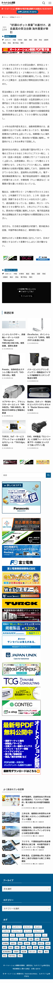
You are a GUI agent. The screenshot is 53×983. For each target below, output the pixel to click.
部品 (9, 43)
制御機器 (45, 939)
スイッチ (28, 931)
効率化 (13, 943)
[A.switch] (21, 698)
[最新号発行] (21, 773)
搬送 (25, 40)
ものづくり (17, 927)
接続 (4, 947)
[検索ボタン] (44, 3)
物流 (47, 947)
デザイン (20, 935)
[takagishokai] (21, 597)
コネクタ (6, 931)
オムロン (38, 927)
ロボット (8, 40)
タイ (12, 935)
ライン (5, 939)
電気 (22, 43)
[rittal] (10, 463)
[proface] (21, 557)
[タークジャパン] (21, 607)
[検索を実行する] (48, 475)
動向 (20, 943)
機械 (30, 40)
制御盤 (5, 943)
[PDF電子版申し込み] (26, 53)
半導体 (20, 40)
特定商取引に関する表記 (21, 969)
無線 (41, 947)
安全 (34, 943)
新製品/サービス (10, 36)
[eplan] (26, 259)
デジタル (29, 935)
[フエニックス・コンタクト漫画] (21, 674)
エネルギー (28, 927)
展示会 (41, 943)
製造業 (24, 951)
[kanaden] (21, 634)
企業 (37, 939)
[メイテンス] (21, 530)
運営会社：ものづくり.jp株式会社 (38, 965)
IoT (9, 927)
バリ (44, 935)
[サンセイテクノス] (21, 647)
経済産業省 (7, 951)
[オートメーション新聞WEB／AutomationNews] (8, 3)
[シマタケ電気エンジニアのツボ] (43, 463)
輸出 (4, 43)
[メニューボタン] (50, 3)
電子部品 (16, 43)
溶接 (35, 40)
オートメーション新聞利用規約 (14, 965)
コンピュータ (17, 931)
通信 (46, 951)
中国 (14, 40)
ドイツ (38, 935)
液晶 (29, 947)
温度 (35, 947)
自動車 (46, 40)
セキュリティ (38, 931)
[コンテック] (21, 715)
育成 (40, 40)
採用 (47, 943)
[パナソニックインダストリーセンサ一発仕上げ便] (21, 512)
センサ (5, 935)
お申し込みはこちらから (27, 11)
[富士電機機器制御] (43, 259)
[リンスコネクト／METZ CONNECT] (10, 259)
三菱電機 (23, 939)
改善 (17, 947)
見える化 (32, 951)
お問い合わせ (35, 969)
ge (4, 927)
